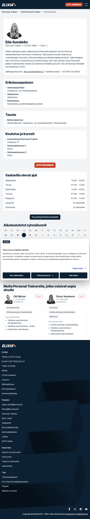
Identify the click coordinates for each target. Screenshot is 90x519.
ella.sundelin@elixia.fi (34, 71)
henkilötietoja (82, 514)
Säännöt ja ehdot (9, 491)
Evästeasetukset (43, 275)
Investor (5, 380)
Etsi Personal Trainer (31, 12)
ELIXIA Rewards (9, 375)
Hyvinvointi (7, 457)
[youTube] (86, 509)
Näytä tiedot (78, 268)
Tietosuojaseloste (9, 477)
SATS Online (7, 441)
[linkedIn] (80, 509)
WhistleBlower (8, 384)
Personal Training (9, 414)
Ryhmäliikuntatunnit (10, 409)
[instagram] (75, 509)
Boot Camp (7, 418)
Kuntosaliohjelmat (9, 432)
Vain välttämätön (16, 275)
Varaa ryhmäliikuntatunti (12, 404)
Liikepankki (6, 423)
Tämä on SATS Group (11, 357)
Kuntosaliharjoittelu (10, 427)
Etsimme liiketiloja (9, 393)
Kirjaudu (5, 486)
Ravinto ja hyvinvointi (11, 452)
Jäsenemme (7, 466)
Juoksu (5, 436)
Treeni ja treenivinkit (10, 461)
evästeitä (70, 514)
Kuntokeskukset (9, 389)
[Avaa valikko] (86, 4)
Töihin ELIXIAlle (8, 366)
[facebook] (69, 509)
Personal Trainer (9, 12)
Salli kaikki (73, 275)
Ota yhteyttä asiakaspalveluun (15, 481)
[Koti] (9, 4)
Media (4, 370)
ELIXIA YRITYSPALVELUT (13, 361)
